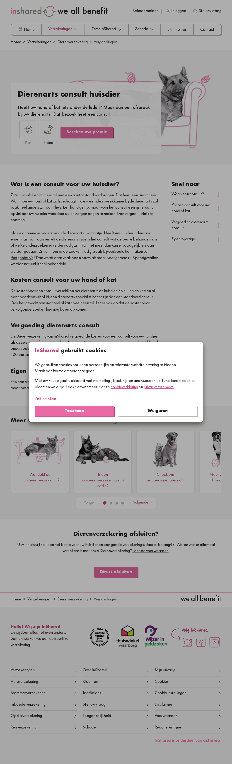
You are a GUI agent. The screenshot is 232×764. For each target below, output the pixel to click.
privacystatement (159, 387)
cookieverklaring (124, 387)
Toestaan (74, 411)
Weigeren (158, 411)
